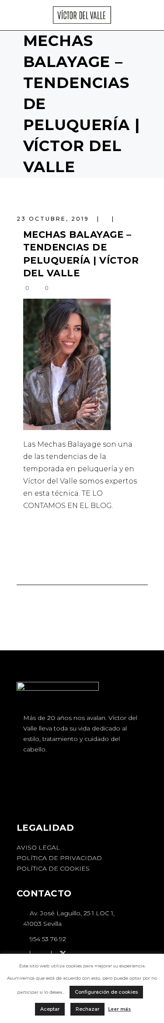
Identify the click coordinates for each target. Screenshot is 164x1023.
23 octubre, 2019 (54, 218)
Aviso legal (38, 847)
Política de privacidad (59, 858)
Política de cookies (53, 868)
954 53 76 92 (47, 939)
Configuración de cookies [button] (106, 992)
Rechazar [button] (87, 1009)
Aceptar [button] (49, 1009)
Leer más (119, 1009)
